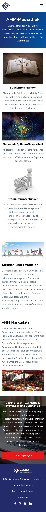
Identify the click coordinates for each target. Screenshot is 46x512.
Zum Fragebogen (23, 455)
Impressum (23, 497)
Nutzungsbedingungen (23, 485)
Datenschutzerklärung (23, 491)
